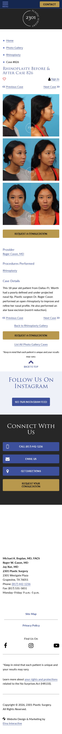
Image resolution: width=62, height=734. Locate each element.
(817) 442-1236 (21, 584)
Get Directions (31, 471)
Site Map (31, 614)
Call (31, 446)
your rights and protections (41, 679)
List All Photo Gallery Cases (31, 344)
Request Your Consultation (31, 485)
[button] (15, 87)
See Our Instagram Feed (31, 402)
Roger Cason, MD (13, 254)
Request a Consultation (31, 233)
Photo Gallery (14, 48)
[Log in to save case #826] (4, 79)
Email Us (31, 459)
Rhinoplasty (13, 55)
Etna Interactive (12, 723)
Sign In (55, 79)
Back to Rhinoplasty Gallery (31, 326)
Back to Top (31, 367)
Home (9, 40)
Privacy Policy (31, 625)
